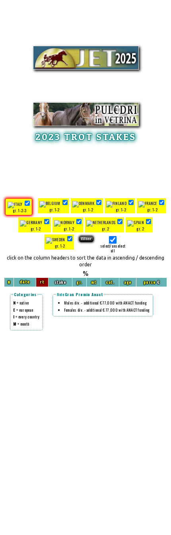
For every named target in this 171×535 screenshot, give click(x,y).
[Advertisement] (85, 169)
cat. (110, 282)
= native (21, 303)
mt (94, 282)
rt (42, 282)
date (24, 282)
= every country (26, 317)
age (128, 282)
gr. (79, 282)
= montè (21, 324)
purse (150, 282)
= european (23, 310)
